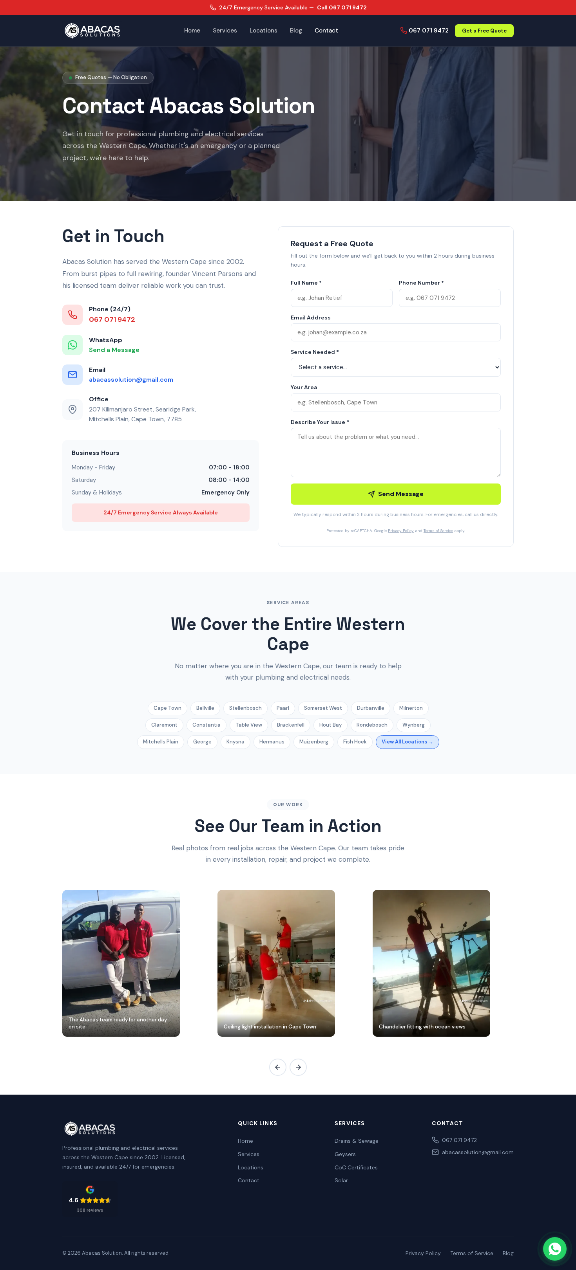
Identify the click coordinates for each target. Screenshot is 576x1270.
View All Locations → (407, 741)
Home (192, 31)
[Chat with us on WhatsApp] (555, 1249)
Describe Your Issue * (320, 422)
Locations (263, 31)
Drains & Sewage (357, 1140)
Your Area (304, 387)
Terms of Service (438, 530)
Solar (341, 1180)
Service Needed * (315, 351)
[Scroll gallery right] (298, 1067)
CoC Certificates (356, 1167)
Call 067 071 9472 (342, 7)
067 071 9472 (429, 30)
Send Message (401, 494)
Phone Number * (421, 282)
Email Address (311, 317)
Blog (296, 31)
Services (225, 31)
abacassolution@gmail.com (131, 379)
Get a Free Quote (484, 30)
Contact (326, 31)
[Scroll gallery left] (277, 1067)
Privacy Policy (401, 530)
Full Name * (306, 282)
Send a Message (114, 350)
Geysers (345, 1154)
